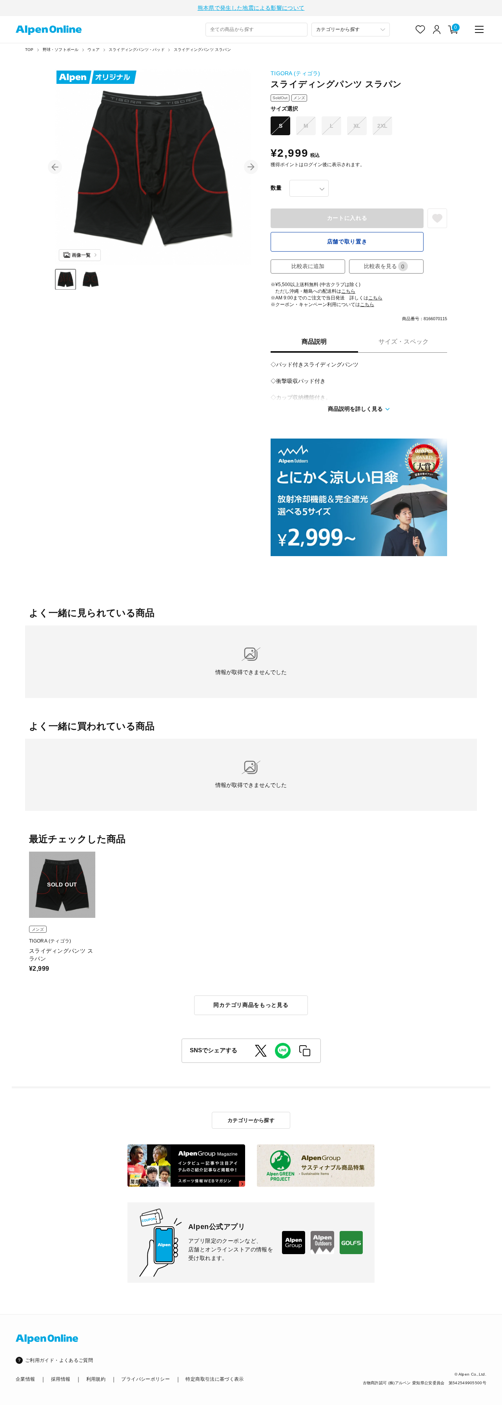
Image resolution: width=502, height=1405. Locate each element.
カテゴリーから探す (251, 1120)
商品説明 (314, 341)
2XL (382, 126)
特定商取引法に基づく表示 (215, 1379)
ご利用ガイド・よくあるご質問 (59, 1360)
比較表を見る (384, 266)
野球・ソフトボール (61, 49)
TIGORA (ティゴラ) (295, 73)
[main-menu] (479, 29)
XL (356, 126)
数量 (276, 188)
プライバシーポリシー (145, 1379)
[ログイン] (437, 29)
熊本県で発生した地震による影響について (251, 8)
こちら (348, 291)
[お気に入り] (420, 29)
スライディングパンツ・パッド (137, 49)
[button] (55, 167)
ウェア (93, 49)
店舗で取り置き (347, 241)
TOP (29, 49)
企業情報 (25, 1379)
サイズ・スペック (403, 341)
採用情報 (60, 1379)
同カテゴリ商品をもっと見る (250, 1005)
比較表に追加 (307, 266)
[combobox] (256, 29)
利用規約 (95, 1379)
